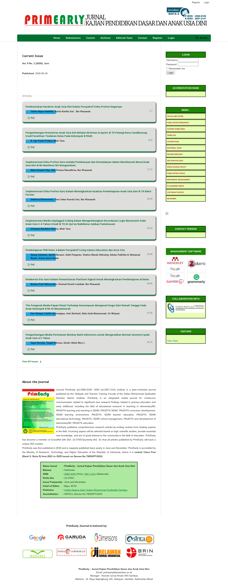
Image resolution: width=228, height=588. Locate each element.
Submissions (73, 38)
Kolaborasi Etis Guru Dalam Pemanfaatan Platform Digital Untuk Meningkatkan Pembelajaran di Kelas (87, 279)
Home (57, 38)
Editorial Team (124, 38)
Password (171, 64)
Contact (142, 38)
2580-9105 (70, 474)
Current (90, 38)
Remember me (177, 68)
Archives (105, 38)
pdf (32, 118)
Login (171, 38)
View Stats (172, 340)
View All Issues (30, 361)
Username (171, 60)
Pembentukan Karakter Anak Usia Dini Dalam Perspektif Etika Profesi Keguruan (74, 106)
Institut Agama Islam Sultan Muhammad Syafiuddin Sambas (95, 490)
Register (157, 38)
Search (203, 38)
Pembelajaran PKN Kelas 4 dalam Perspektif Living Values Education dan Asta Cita (75, 250)
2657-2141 (90, 474)
